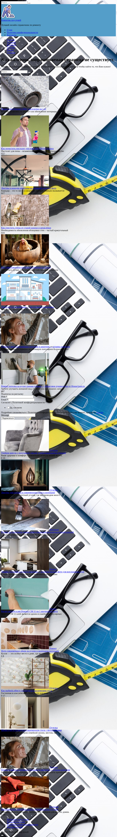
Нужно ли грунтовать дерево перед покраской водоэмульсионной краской (37, 532)
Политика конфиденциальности (22, 32)
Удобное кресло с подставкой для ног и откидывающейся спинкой (33, 453)
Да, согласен (16, 407)
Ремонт (10, 50)
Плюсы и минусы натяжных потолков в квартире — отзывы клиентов (35, 346)
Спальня (11, 52)
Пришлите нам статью (18, 819)
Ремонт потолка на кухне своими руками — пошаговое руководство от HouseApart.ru (43, 386)
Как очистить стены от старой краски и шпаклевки (26, 228)
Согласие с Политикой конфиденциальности (24, 402)
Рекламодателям (15, 827)
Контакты (11, 35)
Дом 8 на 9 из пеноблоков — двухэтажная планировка (27, 307)
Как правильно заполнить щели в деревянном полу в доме (29, 809)
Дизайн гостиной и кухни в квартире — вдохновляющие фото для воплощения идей (42, 572)
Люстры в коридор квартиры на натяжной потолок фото (28, 188)
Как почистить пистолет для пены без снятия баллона (27, 148)
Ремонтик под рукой (11, 20)
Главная (11, 40)
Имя (4, 396)
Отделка (11, 47)
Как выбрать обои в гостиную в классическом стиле (26, 690)
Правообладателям (16, 822)
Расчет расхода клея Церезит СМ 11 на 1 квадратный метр (29, 611)
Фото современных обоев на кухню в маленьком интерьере (30, 651)
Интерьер (11, 45)
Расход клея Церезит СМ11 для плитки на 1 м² (23, 109)
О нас (9, 30)
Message (5, 415)
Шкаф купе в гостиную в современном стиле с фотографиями (31, 730)
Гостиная (11, 42)
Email (4, 399)
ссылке (99, 412)
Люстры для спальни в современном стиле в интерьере (28, 492)
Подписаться (8, 418)
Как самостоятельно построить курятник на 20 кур (26, 267)
